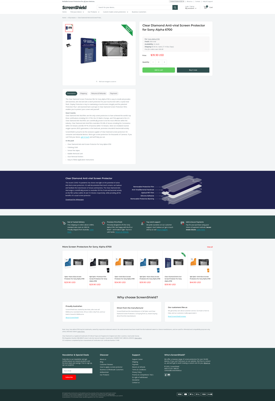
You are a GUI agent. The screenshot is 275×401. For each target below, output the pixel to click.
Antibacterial (104, 372)
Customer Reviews (106, 364)
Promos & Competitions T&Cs (142, 375)
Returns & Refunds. (122, 232)
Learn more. (201, 230)
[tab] (71, 93)
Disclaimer (135, 380)
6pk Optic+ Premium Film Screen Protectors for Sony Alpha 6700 (98, 279)
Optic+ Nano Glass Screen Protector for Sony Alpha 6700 (74, 278)
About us (189, 1)
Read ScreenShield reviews (177, 316)
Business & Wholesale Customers (111, 370)
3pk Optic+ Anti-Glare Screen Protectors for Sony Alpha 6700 (200, 278)
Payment (135, 364)
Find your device (76, 12)
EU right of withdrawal (139, 377)
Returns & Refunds (138, 367)
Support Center (137, 359)
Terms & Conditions (139, 370)
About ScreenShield (72, 318)
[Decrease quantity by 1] (153, 62)
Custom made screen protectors (114, 12)
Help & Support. (162, 230)
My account (190, 8)
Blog (101, 362)
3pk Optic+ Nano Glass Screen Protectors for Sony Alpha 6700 (150, 278)
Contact (197, 1)
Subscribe (69, 377)
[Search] (175, 7)
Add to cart (159, 70)
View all (210, 247)
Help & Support (208, 1)
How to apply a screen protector (111, 367)
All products (72, 18)
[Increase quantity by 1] (164, 62)
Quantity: (145, 62)
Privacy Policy (137, 372)
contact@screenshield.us (173, 370)
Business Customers (139, 12)
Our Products (92, 12)
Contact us (136, 382)
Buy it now (193, 70)
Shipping (135, 362)
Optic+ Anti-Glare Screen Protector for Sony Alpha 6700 (124, 278)
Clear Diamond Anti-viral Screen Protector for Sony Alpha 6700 (173, 279)
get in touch (85, 137)
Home (64, 12)
